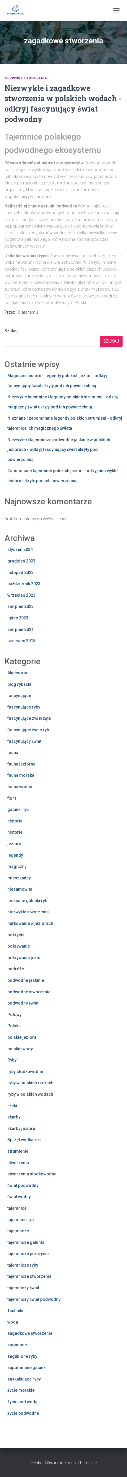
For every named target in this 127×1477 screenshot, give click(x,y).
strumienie (17, 1151)
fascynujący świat (24, 741)
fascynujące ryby (23, 707)
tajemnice (17, 1208)
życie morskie (21, 1390)
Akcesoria (17, 672)
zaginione (17, 1344)
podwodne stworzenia (29, 991)
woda (12, 1322)
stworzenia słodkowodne (31, 1174)
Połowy (14, 1014)
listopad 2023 (20, 572)
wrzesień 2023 (21, 595)
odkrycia (16, 935)
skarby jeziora (21, 1128)
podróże (15, 968)
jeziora (14, 843)
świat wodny (19, 1196)
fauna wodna (19, 786)
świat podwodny (22, 1185)
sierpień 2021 (20, 629)
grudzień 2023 (21, 561)
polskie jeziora (21, 1037)
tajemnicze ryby (22, 1265)
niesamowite (19, 889)
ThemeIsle (87, 1462)
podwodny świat (22, 1003)
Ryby (12, 1060)
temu (27, 312)
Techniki (15, 1310)
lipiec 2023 (17, 618)
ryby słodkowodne (25, 1071)
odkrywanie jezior (24, 957)
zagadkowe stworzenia (29, 1333)
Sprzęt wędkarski (24, 1139)
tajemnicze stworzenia (29, 1276)
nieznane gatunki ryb (27, 900)
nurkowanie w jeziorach (30, 923)
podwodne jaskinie (25, 980)
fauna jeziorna (21, 764)
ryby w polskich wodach (30, 1094)
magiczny (17, 866)
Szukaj (11, 330)
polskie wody (20, 1048)
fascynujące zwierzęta (29, 718)
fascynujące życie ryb (28, 729)
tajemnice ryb (20, 1219)
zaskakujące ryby (24, 1379)
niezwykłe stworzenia (25, 78)
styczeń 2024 (20, 549)
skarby (13, 1117)
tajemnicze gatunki (25, 1242)
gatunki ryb (18, 809)
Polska (14, 1025)
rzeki (12, 1105)
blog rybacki (19, 684)
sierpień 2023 (20, 606)
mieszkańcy (19, 878)
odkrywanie (18, 946)
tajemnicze (18, 1231)
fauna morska (20, 775)
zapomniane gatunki (27, 1367)
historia (14, 821)
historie (14, 832)
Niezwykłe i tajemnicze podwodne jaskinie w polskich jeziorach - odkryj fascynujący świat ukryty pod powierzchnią (58, 449)
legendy (15, 855)
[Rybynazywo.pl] (17, 10)
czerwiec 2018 (21, 640)
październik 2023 (23, 583)
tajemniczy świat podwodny (34, 1299)
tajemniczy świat (23, 1287)
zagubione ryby (22, 1356)
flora (12, 798)
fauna (12, 752)
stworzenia (18, 1162)
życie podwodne (23, 1413)
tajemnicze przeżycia (28, 1253)
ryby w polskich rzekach (30, 1082)
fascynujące (19, 695)
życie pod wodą (22, 1401)
